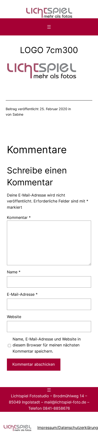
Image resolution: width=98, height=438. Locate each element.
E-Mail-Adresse (22, 294)
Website (14, 316)
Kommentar (19, 217)
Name (13, 272)
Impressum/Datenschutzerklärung (67, 427)
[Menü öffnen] (49, 27)
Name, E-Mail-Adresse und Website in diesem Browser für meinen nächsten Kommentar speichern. (47, 345)
